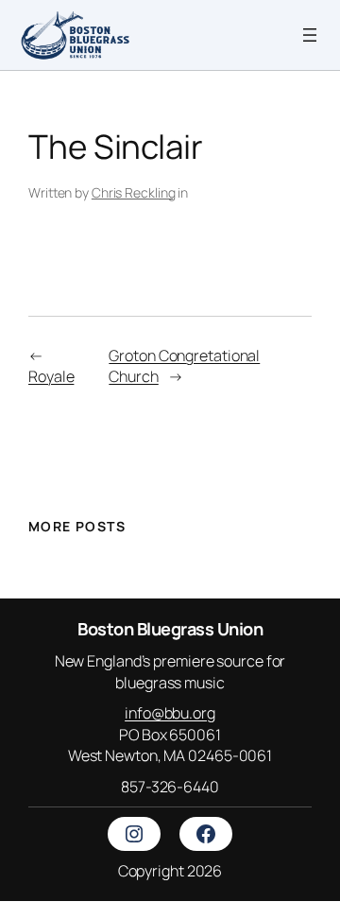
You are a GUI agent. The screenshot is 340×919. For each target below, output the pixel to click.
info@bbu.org (170, 712)
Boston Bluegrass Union (170, 628)
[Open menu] (309, 35)
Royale (51, 376)
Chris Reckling (134, 192)
